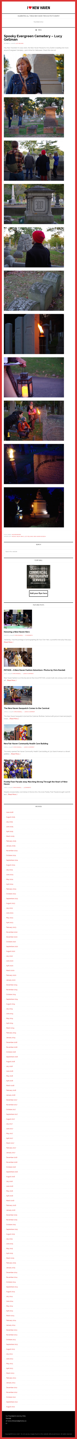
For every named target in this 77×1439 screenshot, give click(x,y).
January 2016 (10, 1210)
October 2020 (11, 942)
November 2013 (11, 1335)
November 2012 (11, 1392)
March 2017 (10, 1143)
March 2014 (10, 1316)
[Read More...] (8, 642)
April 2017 (9, 1138)
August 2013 (10, 1349)
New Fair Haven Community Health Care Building (26, 743)
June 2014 (9, 1301)
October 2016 (11, 1167)
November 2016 (11, 1162)
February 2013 (11, 1378)
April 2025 (9, 831)
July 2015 (9, 1239)
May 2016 (9, 1191)
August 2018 (10, 1061)
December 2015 (11, 1215)
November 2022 (11, 932)
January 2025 (10, 846)
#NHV (22, 536)
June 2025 (9, 827)
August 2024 (10, 865)
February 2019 (11, 1033)
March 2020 (10, 970)
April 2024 (9, 884)
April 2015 (9, 1253)
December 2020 (11, 937)
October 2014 (11, 1282)
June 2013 (9, 1359)
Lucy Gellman (28, 536)
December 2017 (11, 1100)
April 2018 (9, 1081)
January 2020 (10, 980)
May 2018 (9, 1076)
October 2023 (11, 894)
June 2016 (9, 1186)
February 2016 (11, 1205)
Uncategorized (16, 534)
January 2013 (10, 1383)
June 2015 (9, 1244)
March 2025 (10, 836)
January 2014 (10, 1325)
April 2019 (9, 1023)
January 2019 (10, 1037)
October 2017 (11, 1109)
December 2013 (11, 1330)
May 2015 (9, 1248)
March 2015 (10, 1258)
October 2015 (11, 1224)
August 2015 (10, 1234)
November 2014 (11, 1277)
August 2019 (10, 1004)
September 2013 (12, 1344)
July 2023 (9, 908)
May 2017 (9, 1133)
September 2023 (12, 898)
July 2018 (9, 1066)
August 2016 (10, 1177)
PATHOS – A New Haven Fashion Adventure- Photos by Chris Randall (34, 670)
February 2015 (11, 1263)
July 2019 (9, 1009)
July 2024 (9, 870)
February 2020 (11, 975)
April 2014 (9, 1311)
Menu (40, 30)
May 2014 (9, 1306)
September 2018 (12, 1057)
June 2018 (9, 1071)
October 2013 (11, 1339)
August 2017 (10, 1119)
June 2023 (9, 913)
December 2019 (11, 985)
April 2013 (9, 1368)
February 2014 (11, 1320)
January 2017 (10, 1153)
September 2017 (12, 1114)
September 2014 (12, 1287)
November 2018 (11, 1047)
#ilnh (18, 536)
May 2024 (9, 879)
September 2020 (12, 946)
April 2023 (9, 922)
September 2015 (12, 1229)
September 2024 (12, 860)
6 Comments (29, 635)
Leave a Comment (28, 673)
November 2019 (11, 990)
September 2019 (12, 999)
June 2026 (9, 812)
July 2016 (9, 1181)
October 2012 (11, 1397)
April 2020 (9, 966)
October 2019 (11, 994)
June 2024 (9, 874)
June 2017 (9, 1129)
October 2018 (11, 1052)
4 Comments (27, 787)
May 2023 (9, 918)
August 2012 (10, 1407)
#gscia (14, 536)
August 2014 (10, 1292)
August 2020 (10, 951)
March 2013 (10, 1373)
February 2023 (11, 927)
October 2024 (11, 855)
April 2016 (9, 1196)
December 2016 (11, 1157)
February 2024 (11, 889)
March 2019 (10, 1028)
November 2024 (12, 851)
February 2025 (11, 841)
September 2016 (12, 1172)
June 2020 (9, 961)
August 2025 (10, 817)
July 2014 (9, 1296)
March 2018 (10, 1085)
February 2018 (11, 1090)
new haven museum (40, 536)
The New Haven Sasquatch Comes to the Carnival (26, 708)
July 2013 (9, 1354)
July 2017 (9, 1124)
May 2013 (9, 1363)
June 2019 (9, 1014)
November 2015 (11, 1220)
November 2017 (11, 1105)
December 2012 (11, 1387)
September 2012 (12, 1402)
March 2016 (10, 1200)
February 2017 (11, 1148)
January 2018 (10, 1095)
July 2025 (9, 822)
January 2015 (10, 1268)
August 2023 (10, 903)
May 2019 (9, 1018)
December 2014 (11, 1272)
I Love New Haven (38, 7)
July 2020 (9, 956)
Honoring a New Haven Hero (17, 632)
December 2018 (11, 1042)
